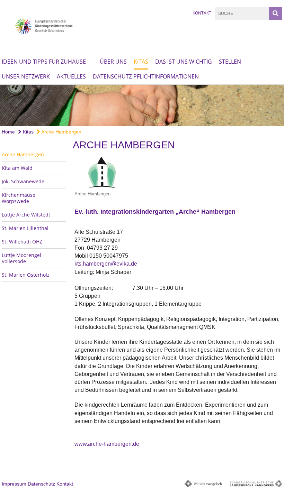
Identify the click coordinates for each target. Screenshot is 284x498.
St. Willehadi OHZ (22, 241)
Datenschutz (41, 484)
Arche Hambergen (60, 132)
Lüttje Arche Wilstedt (26, 214)
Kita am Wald (17, 168)
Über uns (113, 61)
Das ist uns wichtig (183, 61)
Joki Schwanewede (23, 181)
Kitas (141, 61)
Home (8, 132)
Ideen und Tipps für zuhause (44, 61)
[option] (142, 105)
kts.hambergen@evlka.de (105, 264)
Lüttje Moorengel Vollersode (21, 258)
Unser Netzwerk (26, 76)
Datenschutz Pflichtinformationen (146, 76)
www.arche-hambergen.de (106, 444)
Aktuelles (71, 76)
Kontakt (202, 13)
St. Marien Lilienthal (25, 228)
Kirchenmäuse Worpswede (18, 198)
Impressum (14, 484)
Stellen (230, 61)
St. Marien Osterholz (26, 274)
